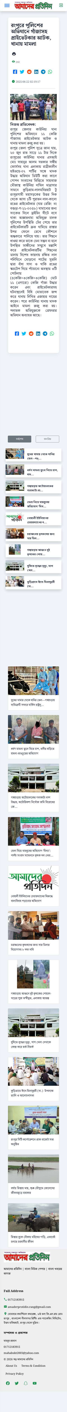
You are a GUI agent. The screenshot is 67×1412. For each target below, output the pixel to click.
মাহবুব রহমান (10, 1341)
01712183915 (16, 1300)
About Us (11, 1366)
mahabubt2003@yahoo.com (21, 1353)
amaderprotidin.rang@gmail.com (29, 1307)
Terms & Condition (33, 1366)
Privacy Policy (15, 1374)
